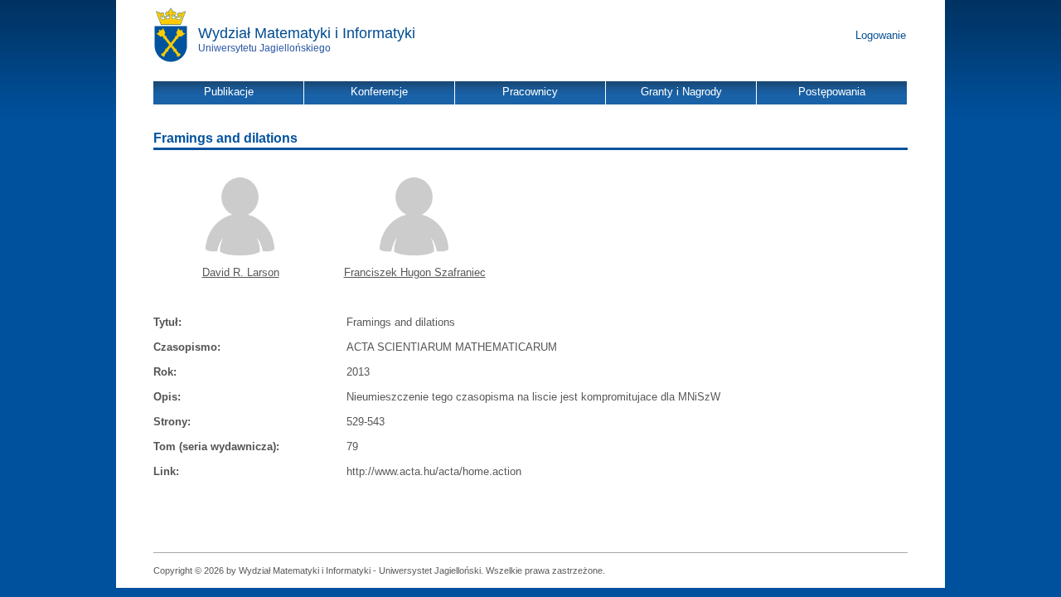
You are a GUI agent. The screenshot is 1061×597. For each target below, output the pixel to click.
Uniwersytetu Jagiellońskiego (264, 48)
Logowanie (880, 35)
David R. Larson (240, 272)
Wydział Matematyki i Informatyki (306, 33)
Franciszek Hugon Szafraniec (415, 272)
